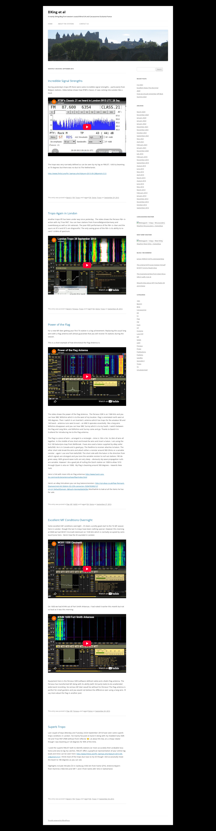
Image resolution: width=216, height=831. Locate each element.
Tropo (78, 197)
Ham (138, 325)
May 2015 (140, 172)
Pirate (139, 349)
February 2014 (142, 193)
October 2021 (142, 133)
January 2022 (141, 124)
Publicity (140, 355)
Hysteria (140, 331)
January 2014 (141, 196)
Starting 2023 (141, 97)
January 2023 (141, 121)
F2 (137, 316)
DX (90, 197)
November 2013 (143, 202)
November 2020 (143, 151)
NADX (75, 504)
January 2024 (141, 118)
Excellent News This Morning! (147, 88)
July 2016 (140, 154)
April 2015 (140, 175)
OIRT (138, 343)
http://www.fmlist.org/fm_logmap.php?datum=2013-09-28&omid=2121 (77, 173)
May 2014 (140, 187)
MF (71, 504)
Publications (141, 352)
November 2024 (143, 115)
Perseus (75, 309)
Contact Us (84, 24)
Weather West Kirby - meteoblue (149, 244)
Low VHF (140, 334)
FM (73, 197)
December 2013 (142, 199)
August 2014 (141, 181)
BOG (138, 307)
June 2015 (140, 169)
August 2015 (141, 166)
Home (50, 24)
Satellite (140, 358)
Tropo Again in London (62, 213)
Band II (69, 197)
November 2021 (143, 130)
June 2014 (140, 184)
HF (138, 328)
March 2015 (141, 178)
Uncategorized (142, 370)
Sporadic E (140, 361)
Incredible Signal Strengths (65, 81)
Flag (67, 504)
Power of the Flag (59, 324)
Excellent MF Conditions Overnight (70, 520)
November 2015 (143, 160)
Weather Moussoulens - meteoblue (150, 226)
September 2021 (143, 136)
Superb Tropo (56, 727)
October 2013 (142, 205)
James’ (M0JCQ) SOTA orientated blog (150, 259)
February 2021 (142, 145)
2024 (138, 91)
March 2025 (141, 112)
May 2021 (140, 139)
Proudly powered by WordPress (59, 820)
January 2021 (141, 148)
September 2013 (143, 208)
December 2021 (142, 127)
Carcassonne (141, 310)
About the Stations (66, 24)
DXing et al (57, 12)
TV (138, 367)
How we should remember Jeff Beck (150, 94)
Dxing (94, 197)
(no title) (140, 85)
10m (138, 301)
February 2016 (142, 157)
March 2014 (141, 190)
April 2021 (140, 142)
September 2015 (143, 163)
